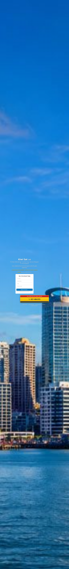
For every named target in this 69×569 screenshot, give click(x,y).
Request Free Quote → (24, 289)
